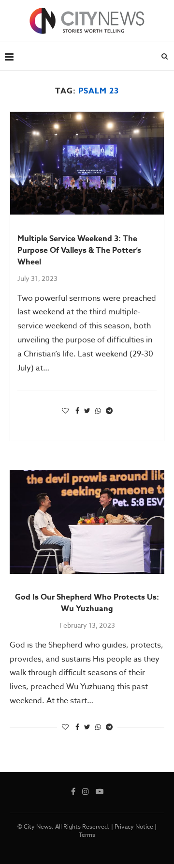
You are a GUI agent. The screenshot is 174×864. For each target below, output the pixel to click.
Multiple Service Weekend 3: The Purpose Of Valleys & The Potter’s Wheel (79, 250)
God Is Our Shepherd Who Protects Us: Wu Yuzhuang (87, 603)
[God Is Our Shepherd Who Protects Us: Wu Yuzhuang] (87, 521)
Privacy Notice (134, 826)
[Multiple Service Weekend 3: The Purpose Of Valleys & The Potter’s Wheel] (87, 163)
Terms (87, 835)
